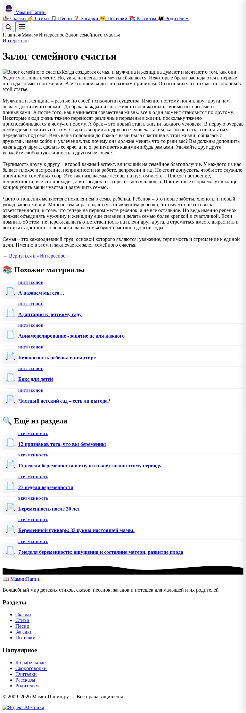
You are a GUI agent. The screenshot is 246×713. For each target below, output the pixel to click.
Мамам (29, 34)
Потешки (25, 637)
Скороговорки (31, 668)
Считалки (26, 674)
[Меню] (21, 26)
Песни (22, 626)
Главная (11, 34)
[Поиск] (8, 27)
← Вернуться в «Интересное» (35, 255)
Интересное (51, 34)
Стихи (22, 620)
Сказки (23, 614)
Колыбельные (30, 662)
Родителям (27, 685)
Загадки (24, 632)
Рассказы (25, 680)
